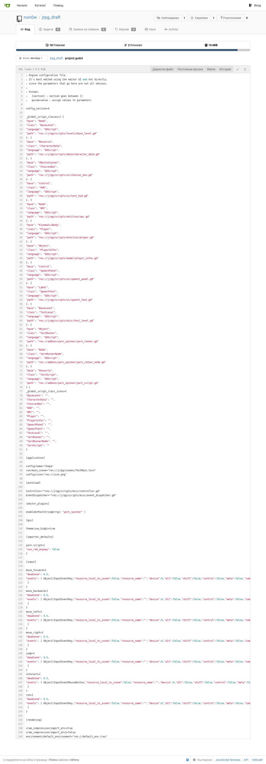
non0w (30, 17)
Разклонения (232, 18)
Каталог (40, 5)
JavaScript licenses (228, 760)
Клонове (135, 45)
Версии (126, 29)
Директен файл (163, 69)
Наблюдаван (170, 18)
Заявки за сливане (88, 29)
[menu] (201, 760)
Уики (152, 29)
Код (27, 29)
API (246, 760)
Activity (173, 29)
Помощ (58, 5)
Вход (257, 5)
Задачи (51, 29)
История (225, 69)
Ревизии (57, 45)
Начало (22, 5)
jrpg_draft (51, 17)
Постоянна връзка (190, 69)
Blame (211, 69)
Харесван (201, 18)
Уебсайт (257, 760)
